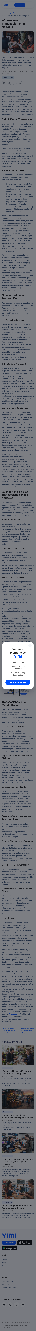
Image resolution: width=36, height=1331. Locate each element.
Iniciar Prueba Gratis (18, 682)
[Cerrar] (30, 645)
